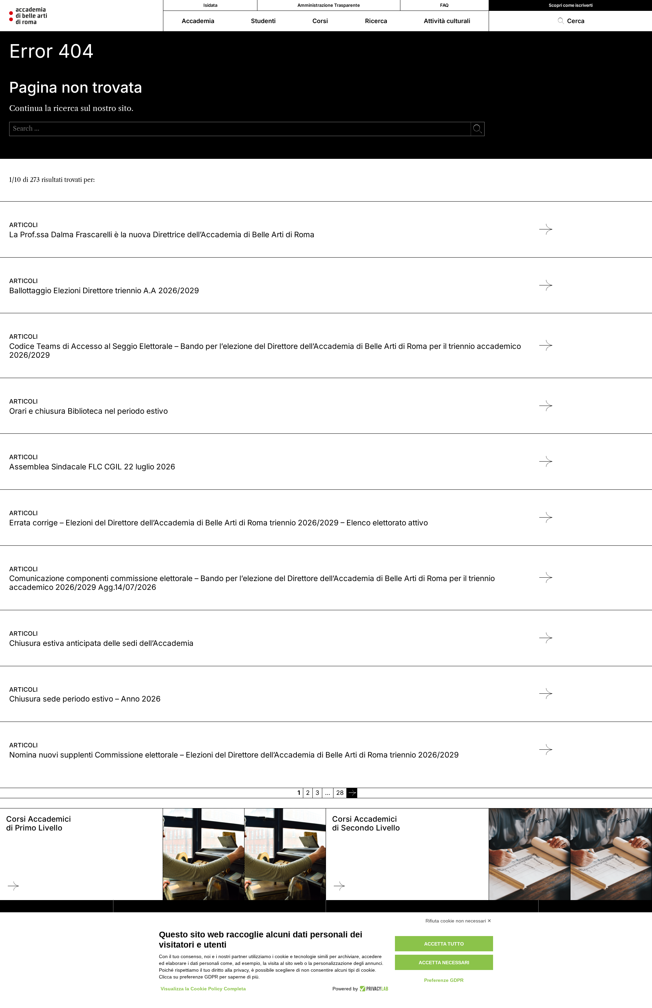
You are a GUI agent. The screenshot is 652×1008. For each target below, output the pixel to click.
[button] (570, 21)
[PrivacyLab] (373, 988)
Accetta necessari (444, 962)
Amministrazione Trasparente (328, 5)
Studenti (263, 20)
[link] (352, 793)
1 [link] (298, 792)
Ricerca (376, 20)
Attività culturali (447, 20)
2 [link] (308, 792)
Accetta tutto (444, 944)
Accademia (198, 20)
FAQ (444, 5)
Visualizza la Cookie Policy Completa (203, 988)
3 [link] (317, 792)
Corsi (320, 20)
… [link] (327, 792)
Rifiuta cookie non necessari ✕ (458, 920)
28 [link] (340, 792)
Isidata (210, 5)
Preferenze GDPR (444, 980)
